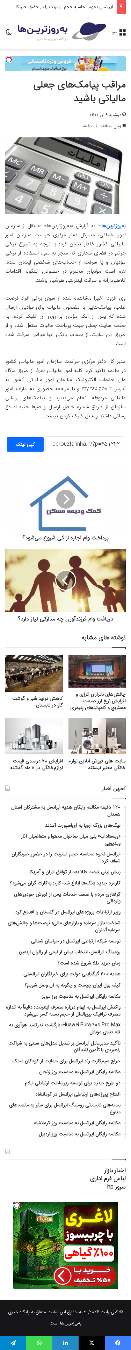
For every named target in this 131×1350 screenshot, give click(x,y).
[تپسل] (8, 59)
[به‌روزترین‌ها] (62, 31)
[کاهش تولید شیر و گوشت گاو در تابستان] (34, 673)
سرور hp (116, 1187)
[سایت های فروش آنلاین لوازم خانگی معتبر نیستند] (97, 736)
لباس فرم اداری (108, 1178)
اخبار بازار (115, 1170)
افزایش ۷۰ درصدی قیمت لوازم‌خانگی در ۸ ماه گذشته (36, 764)
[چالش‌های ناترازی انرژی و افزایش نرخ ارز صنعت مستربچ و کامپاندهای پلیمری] (97, 671)
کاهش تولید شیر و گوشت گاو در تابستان (37, 702)
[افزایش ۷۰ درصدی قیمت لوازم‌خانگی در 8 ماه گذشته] (34, 736)
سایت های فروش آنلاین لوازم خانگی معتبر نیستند (97, 764)
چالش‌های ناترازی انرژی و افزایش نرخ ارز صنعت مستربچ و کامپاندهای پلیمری (98, 700)
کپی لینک (25, 444)
